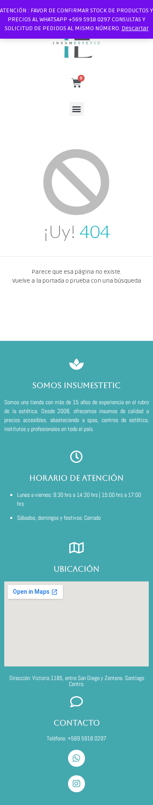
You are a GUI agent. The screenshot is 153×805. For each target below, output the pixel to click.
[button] (77, 109)
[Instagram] (76, 783)
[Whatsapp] (76, 758)
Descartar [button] (135, 28)
